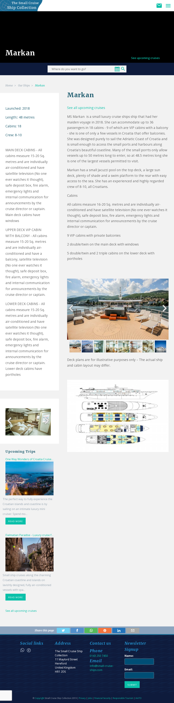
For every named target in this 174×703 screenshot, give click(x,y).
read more (15, 521)
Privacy (82, 698)
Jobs (90, 698)
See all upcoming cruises (21, 611)
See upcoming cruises (145, 58)
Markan (40, 85)
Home (9, 85)
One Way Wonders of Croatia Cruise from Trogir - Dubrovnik (44, 459)
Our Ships (24, 85)
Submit (132, 684)
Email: (129, 669)
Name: (129, 656)
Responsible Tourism (123, 698)
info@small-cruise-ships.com (102, 668)
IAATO (138, 698)
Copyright (39, 698)
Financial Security (102, 698)
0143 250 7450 (99, 656)
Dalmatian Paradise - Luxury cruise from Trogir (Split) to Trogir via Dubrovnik (55, 535)
